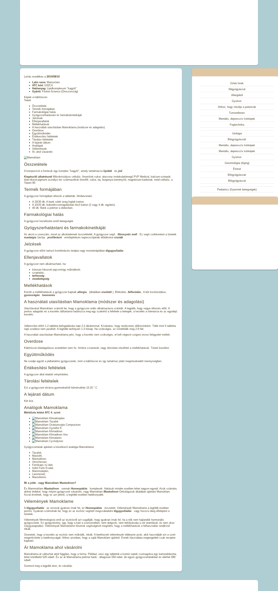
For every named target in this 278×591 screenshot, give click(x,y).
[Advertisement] (93, 32)
